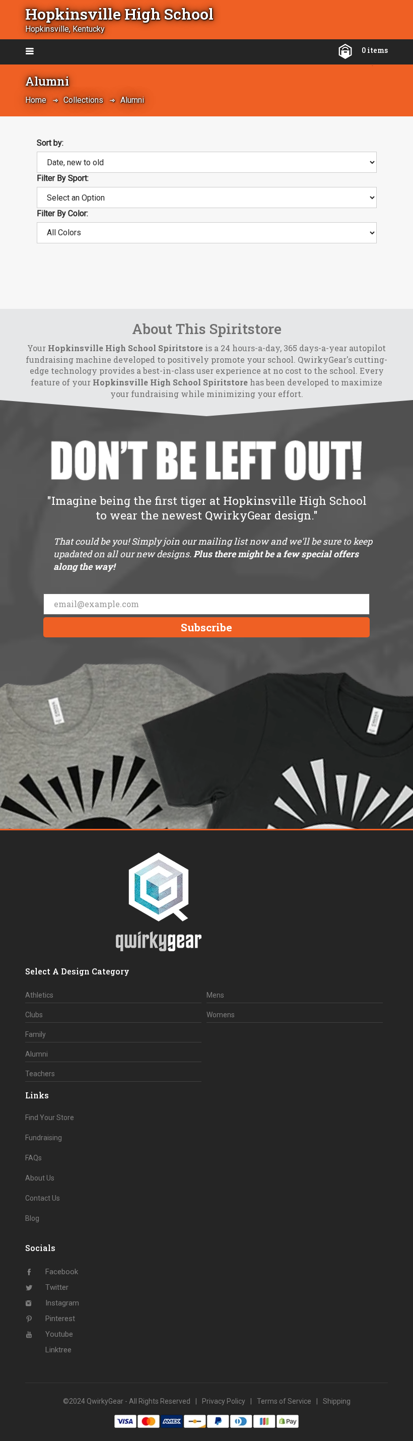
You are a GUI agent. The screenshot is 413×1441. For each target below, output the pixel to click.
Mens (215, 995)
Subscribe (206, 627)
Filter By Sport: (63, 178)
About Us (39, 1178)
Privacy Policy (223, 1401)
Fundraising (43, 1138)
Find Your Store (49, 1118)
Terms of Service (284, 1401)
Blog (32, 1218)
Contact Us (42, 1198)
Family (35, 1034)
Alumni (132, 100)
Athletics (39, 995)
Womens (220, 1015)
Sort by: (50, 143)
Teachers (40, 1074)
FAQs (33, 1158)
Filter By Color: (62, 213)
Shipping (337, 1401)
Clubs (34, 1015)
